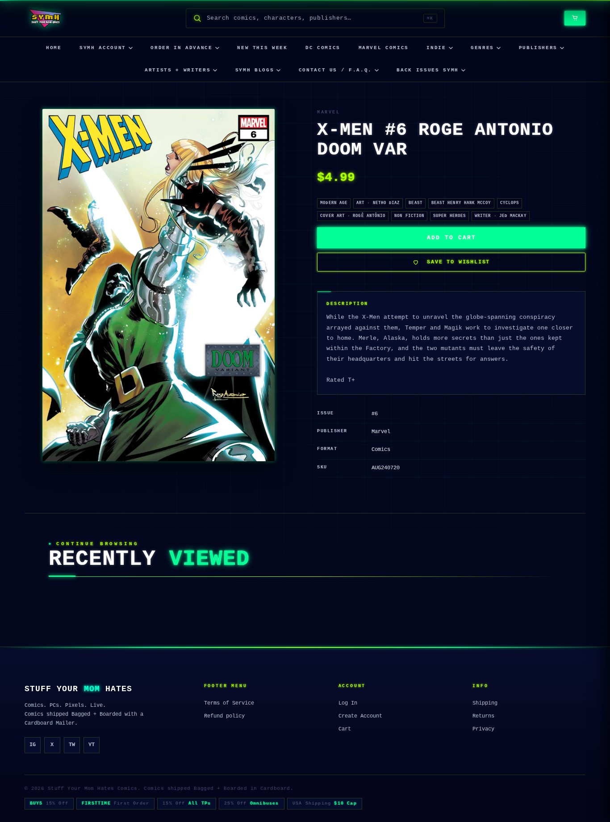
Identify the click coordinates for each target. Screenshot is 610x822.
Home (54, 47)
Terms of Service (229, 703)
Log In (347, 703)
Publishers (538, 47)
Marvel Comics (384, 47)
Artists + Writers (177, 70)
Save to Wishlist (458, 262)
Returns (483, 716)
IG (32, 745)
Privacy (483, 729)
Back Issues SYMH (427, 70)
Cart (344, 729)
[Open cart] (574, 18)
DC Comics (322, 47)
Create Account (360, 716)
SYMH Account (102, 47)
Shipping (484, 703)
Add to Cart (451, 237)
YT (91, 745)
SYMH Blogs (254, 70)
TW (72, 745)
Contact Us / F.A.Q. (335, 70)
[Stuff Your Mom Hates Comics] (45, 18)
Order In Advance (181, 47)
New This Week (262, 47)
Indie (436, 47)
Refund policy (224, 716)
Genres (482, 47)
